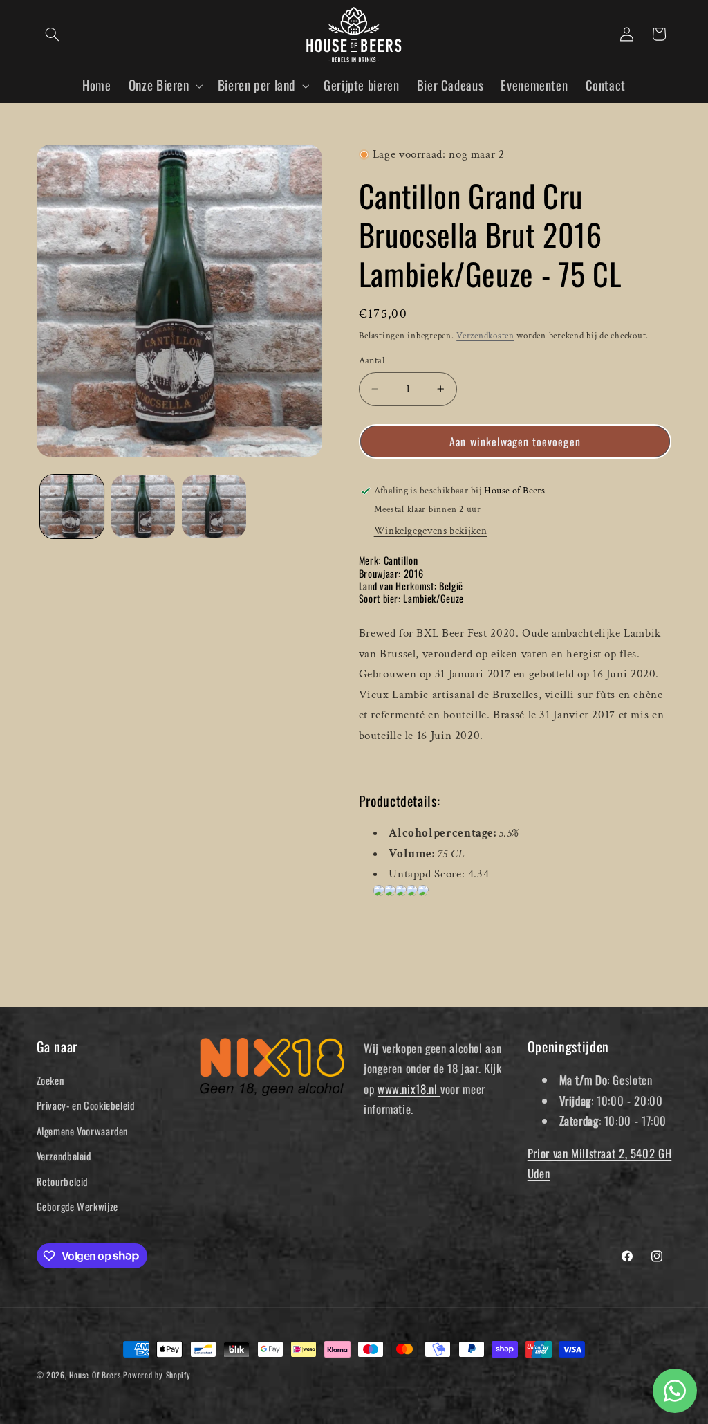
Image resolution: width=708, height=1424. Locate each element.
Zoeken (50, 1080)
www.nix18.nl (409, 1088)
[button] (52, 34)
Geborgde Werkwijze (77, 1206)
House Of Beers (94, 1374)
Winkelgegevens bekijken (430, 531)
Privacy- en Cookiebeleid (86, 1105)
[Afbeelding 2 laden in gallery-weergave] (143, 506)
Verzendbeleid (64, 1155)
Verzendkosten (485, 335)
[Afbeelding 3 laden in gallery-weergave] (213, 506)
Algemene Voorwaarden (83, 1130)
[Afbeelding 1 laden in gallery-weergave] (72, 506)
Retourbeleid (62, 1181)
